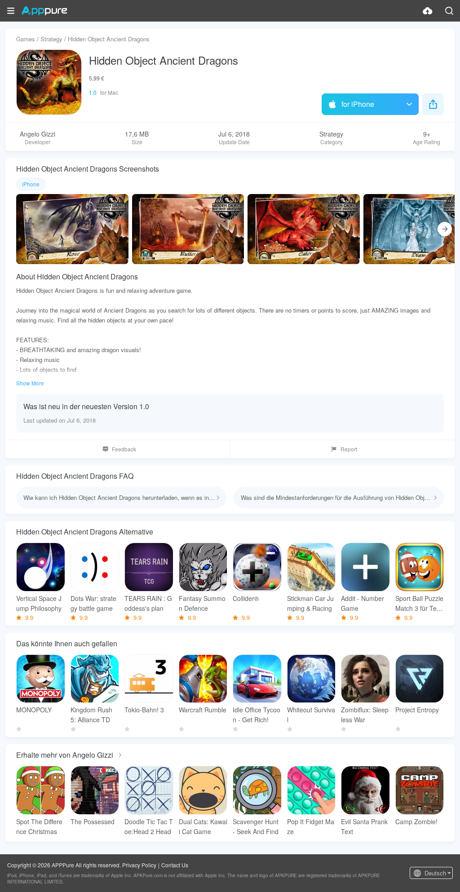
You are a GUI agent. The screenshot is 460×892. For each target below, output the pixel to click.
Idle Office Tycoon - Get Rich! (256, 714)
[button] (11, 11)
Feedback (124, 449)
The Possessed (93, 821)
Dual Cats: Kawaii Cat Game (203, 826)
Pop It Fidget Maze (310, 826)
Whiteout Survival (311, 714)
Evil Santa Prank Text (364, 826)
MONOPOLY (34, 709)
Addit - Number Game (362, 603)
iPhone (31, 184)
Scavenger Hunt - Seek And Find (256, 826)
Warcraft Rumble (202, 709)
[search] (449, 11)
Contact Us (174, 865)
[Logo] (44, 10)
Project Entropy (417, 709)
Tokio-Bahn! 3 (144, 709)
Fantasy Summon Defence (202, 603)
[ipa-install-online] (427, 11)
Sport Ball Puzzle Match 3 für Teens (419, 603)
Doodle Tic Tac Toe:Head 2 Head (148, 826)
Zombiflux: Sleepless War (365, 714)
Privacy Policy (139, 865)
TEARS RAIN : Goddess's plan (148, 603)
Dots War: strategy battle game (93, 603)
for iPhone (357, 104)
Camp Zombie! (416, 821)
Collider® (246, 598)
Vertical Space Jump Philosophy (39, 603)
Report (349, 449)
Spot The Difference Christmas (39, 826)
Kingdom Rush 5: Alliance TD (91, 714)
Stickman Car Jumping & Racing (310, 603)
